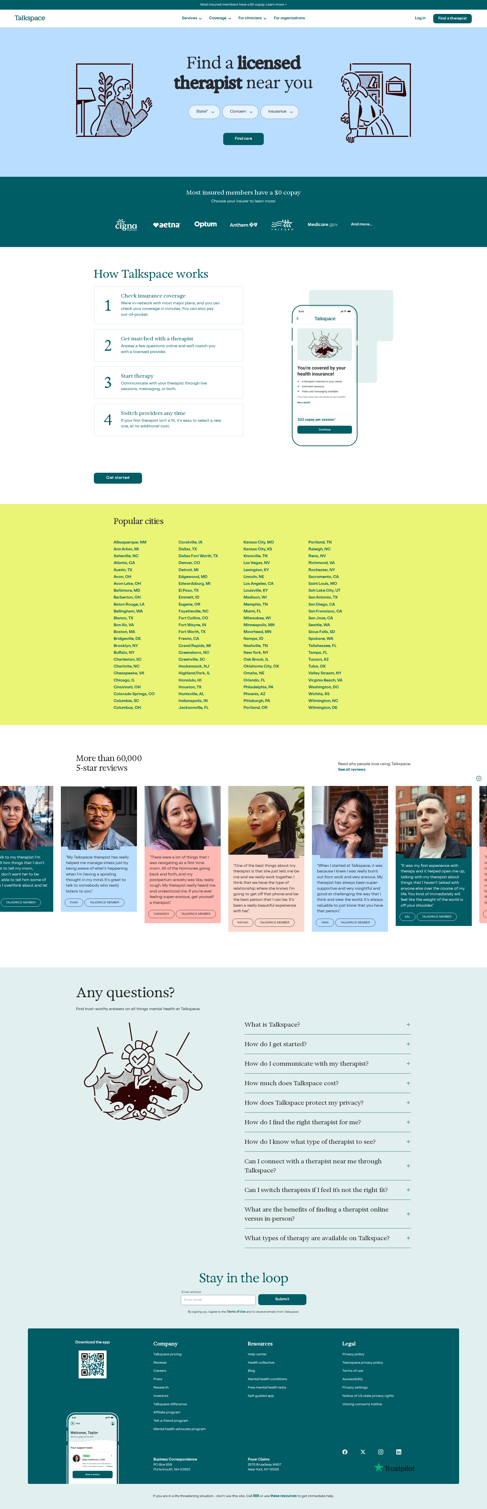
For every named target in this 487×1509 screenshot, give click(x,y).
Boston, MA (124, 632)
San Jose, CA (320, 619)
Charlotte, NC (127, 667)
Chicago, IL (124, 681)
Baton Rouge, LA (129, 605)
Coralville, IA (190, 543)
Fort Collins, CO (193, 619)
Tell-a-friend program (170, 1421)
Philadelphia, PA (258, 688)
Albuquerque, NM (130, 543)
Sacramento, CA (323, 577)
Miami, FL (252, 612)
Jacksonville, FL (193, 708)
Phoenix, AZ (254, 694)
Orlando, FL (254, 681)
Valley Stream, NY (324, 674)
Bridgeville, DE (127, 639)
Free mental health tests (267, 1388)
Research (161, 1388)
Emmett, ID (189, 598)
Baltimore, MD (127, 591)
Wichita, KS (318, 694)
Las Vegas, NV (257, 563)
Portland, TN (320, 543)
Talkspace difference (170, 1404)
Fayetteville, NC (193, 612)
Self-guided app (261, 1396)
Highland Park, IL (194, 674)
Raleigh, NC (319, 550)
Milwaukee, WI (257, 619)
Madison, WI (255, 598)
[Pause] (479, 778)
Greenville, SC (192, 660)
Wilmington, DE (322, 708)
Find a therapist (452, 19)
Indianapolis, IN (193, 701)
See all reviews (352, 770)
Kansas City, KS (258, 550)
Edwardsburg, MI (195, 584)
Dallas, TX (188, 550)
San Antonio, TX (323, 598)
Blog (251, 1371)
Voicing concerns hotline (362, 1404)
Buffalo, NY (124, 653)
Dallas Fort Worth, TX (198, 556)
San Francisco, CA (325, 612)
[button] (192, 18)
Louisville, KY (256, 591)
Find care (243, 139)
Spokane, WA (320, 639)
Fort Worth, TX (192, 632)
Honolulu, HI (190, 681)
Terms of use (352, 1371)
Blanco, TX (123, 619)
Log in (420, 18)
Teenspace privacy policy (362, 1363)
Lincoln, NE (254, 577)
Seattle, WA (319, 625)
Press (157, 1379)
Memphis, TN (256, 605)
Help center (257, 1354)
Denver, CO (189, 563)
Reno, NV (317, 556)
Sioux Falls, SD (321, 632)
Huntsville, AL (191, 694)
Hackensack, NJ (194, 667)
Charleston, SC (128, 660)
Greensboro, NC (194, 653)
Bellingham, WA (128, 612)
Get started (118, 478)
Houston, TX (190, 688)
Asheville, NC (126, 556)
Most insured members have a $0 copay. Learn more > (243, 5)
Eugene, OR (189, 605)
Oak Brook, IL (256, 660)
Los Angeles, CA (259, 584)
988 (256, 1496)
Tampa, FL (317, 653)
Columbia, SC (126, 701)
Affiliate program (166, 1412)
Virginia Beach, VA (325, 681)
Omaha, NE (254, 674)
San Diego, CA (321, 605)
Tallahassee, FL (322, 646)
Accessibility (352, 1379)
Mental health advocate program (179, 1429)
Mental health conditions (267, 1379)
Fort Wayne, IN (192, 625)
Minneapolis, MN (259, 625)
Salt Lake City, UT (324, 591)
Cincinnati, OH (127, 688)
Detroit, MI (189, 570)
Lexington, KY (256, 570)
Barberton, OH (127, 598)
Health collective (261, 1363)
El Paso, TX (189, 591)
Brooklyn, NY (126, 646)
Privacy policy (353, 1354)
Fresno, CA (189, 639)
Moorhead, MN (257, 632)
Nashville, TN (256, 646)
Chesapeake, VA (129, 674)
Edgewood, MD (193, 577)
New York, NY (256, 653)
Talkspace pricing (167, 1354)
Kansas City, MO (259, 543)
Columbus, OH (127, 708)
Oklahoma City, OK (261, 667)
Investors (160, 1396)
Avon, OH (122, 577)
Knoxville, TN (256, 556)
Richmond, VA (321, 563)
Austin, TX (123, 570)
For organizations (289, 18)
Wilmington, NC (323, 701)
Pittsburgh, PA (257, 701)
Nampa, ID (253, 639)
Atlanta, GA (124, 563)
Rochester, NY (321, 570)
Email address (191, 1292)
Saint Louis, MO (322, 584)
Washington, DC (323, 688)
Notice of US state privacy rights (368, 1396)
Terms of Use (236, 1312)
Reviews (160, 1363)
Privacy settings (355, 1388)
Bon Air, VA (124, 625)
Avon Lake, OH (127, 584)
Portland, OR (256, 708)
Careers (159, 1371)
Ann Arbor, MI (126, 550)
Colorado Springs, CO (134, 694)
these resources (283, 1496)
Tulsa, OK (317, 667)
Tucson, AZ (318, 660)
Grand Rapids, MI (195, 646)
